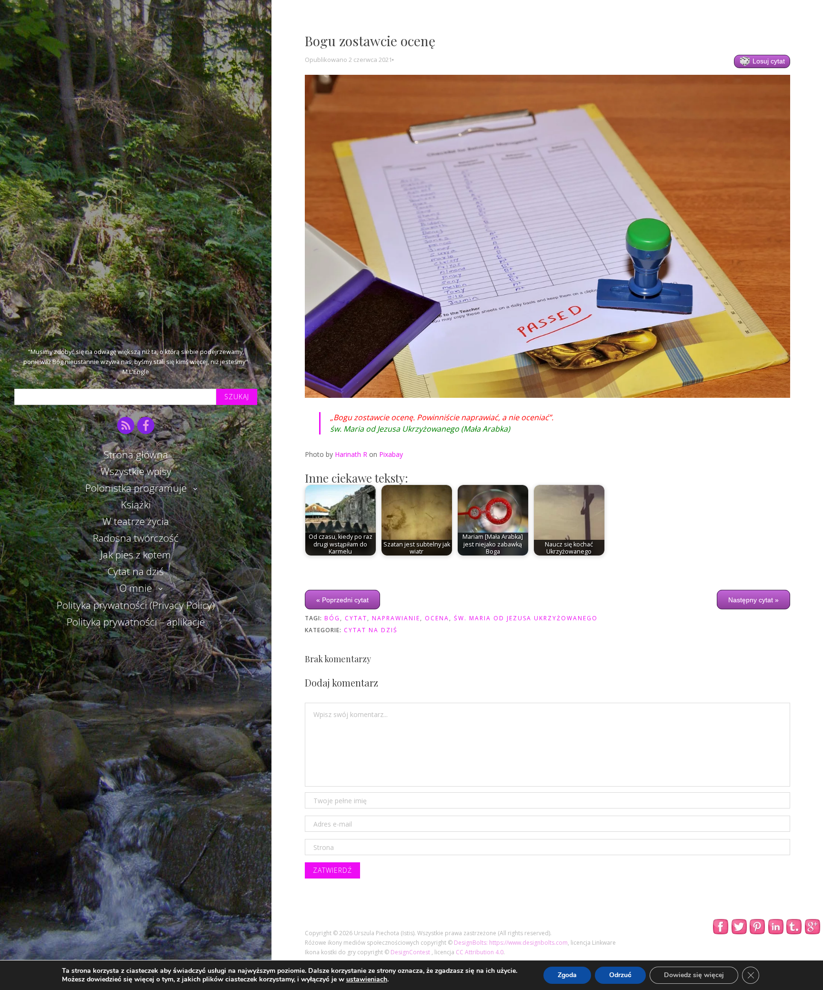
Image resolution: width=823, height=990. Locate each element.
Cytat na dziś (136, 571)
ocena (437, 618)
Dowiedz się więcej (694, 975)
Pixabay (391, 454)
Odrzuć (620, 975)
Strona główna (136, 454)
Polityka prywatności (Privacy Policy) (136, 605)
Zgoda (567, 975)
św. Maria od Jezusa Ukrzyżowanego (526, 618)
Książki (136, 504)
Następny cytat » (753, 599)
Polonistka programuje (136, 488)
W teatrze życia (135, 521)
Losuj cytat (768, 61)
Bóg (332, 618)
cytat (356, 618)
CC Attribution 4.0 (479, 952)
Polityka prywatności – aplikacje (136, 621)
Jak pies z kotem (135, 554)
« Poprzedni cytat (342, 599)
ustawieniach (366, 979)
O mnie (136, 588)
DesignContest (411, 952)
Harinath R (351, 454)
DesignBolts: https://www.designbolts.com (511, 943)
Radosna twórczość (136, 538)
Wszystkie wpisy (135, 471)
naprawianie (396, 618)
